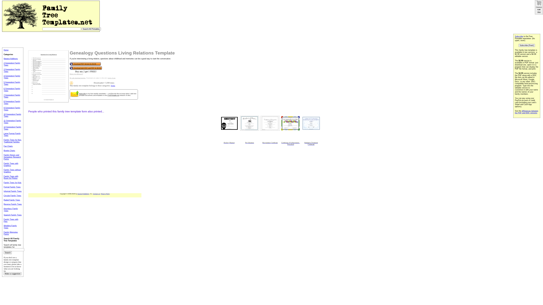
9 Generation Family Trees (12, 109)
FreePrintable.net (113, 95)
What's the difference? (76, 74)
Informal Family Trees (13, 191)
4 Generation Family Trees (12, 77)
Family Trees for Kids (12, 183)
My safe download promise (78, 78)
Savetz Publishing (83, 194)
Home (6, 50)
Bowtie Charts (9, 151)
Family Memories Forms (11, 233)
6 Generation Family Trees (12, 90)
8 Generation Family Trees (12, 102)
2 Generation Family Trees (12, 64)
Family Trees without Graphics (12, 171)
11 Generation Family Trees (12, 122)
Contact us (96, 194)
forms (113, 86)
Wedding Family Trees (10, 227)
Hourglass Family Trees (11, 210)
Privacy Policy (105, 194)
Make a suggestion (12, 274)
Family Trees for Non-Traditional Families (12, 141)
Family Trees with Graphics (11, 164)
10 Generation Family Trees (12, 115)
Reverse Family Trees (13, 204)
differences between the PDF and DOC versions (526, 112)
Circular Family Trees (12, 196)
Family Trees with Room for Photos (11, 177)
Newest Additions (11, 59)
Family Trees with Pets (11, 220)
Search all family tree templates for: (12, 246)
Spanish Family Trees (13, 215)
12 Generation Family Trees (12, 128)
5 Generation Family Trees (12, 83)
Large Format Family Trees (12, 134)
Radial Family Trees (12, 200)
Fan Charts (8, 146)
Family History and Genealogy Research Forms (12, 157)
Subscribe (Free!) (527, 45)
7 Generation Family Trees (12, 96)
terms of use (111, 78)
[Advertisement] (53, 39)
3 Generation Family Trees (12, 70)
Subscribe (82, 93)
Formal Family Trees (12, 187)
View (539, 12)
